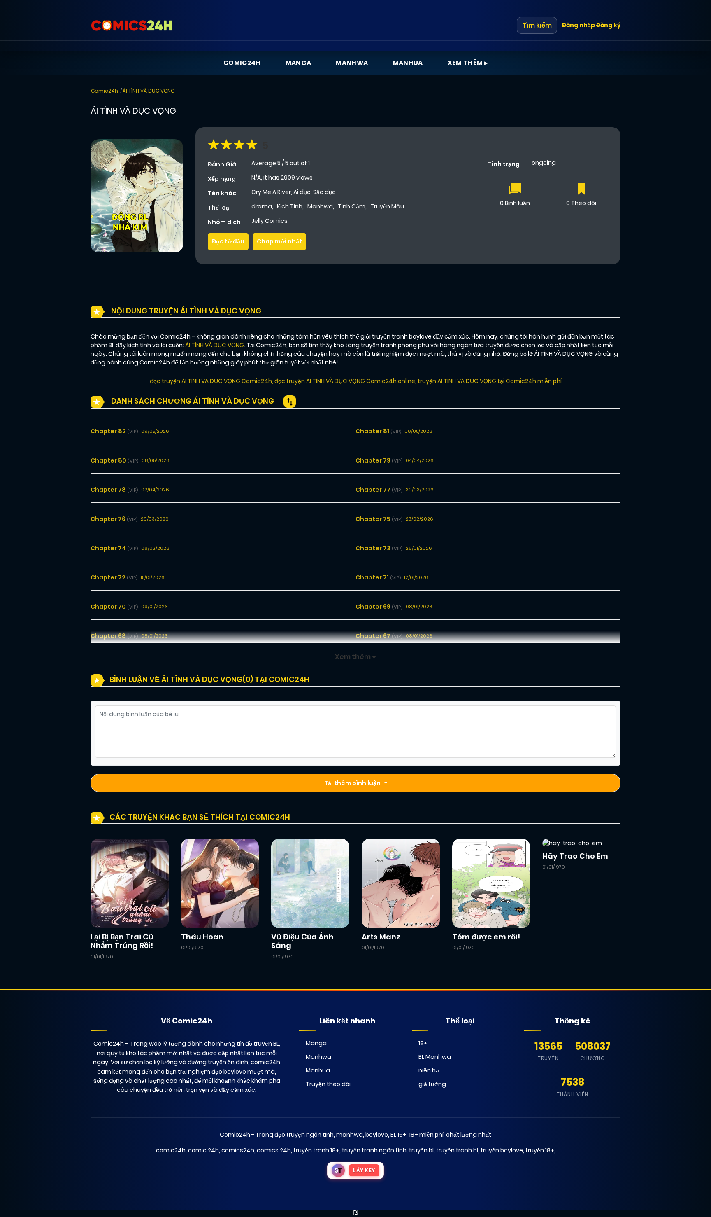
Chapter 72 (114, 577)
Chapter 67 (379, 636)
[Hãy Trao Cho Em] (572, 843)
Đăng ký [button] (608, 25)
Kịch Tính (289, 206)
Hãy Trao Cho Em (575, 856)
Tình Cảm (351, 206)
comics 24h (274, 1150)
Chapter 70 (114, 607)
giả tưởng (432, 1084)
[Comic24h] (132, 25)
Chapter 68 (114, 636)
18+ (423, 1043)
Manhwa (352, 62)
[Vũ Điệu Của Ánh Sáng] (310, 883)
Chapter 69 (379, 607)
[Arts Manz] (401, 883)
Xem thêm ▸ (468, 62)
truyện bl (421, 1150)
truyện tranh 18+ (316, 1150)
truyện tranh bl (457, 1150)
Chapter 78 (114, 490)
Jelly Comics (269, 221)
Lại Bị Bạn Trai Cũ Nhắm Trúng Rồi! (122, 941)
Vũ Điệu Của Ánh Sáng (302, 941)
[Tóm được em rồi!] (491, 883)
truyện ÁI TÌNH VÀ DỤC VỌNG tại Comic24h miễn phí (490, 381)
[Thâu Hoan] (220, 883)
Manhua (408, 62)
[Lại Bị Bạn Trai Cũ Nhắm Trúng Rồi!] (130, 883)
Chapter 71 (378, 577)
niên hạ (428, 1070)
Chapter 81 (378, 431)
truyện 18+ (539, 1150)
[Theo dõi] (581, 190)
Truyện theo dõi (328, 1084)
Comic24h (242, 62)
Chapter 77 (379, 490)
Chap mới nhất (279, 241)
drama (261, 206)
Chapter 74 (114, 548)
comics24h (237, 1150)
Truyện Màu (387, 206)
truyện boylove (502, 1150)
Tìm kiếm (537, 25)
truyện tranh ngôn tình (374, 1150)
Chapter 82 (114, 431)
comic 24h (203, 1150)
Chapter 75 (379, 519)
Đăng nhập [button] (578, 25)
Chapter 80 (114, 460)
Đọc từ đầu (228, 241)
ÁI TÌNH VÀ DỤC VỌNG (148, 90)
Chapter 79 (379, 460)
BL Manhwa (434, 1057)
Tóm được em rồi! (486, 937)
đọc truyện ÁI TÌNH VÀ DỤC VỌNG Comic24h (211, 381)
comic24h (171, 1150)
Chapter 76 (114, 519)
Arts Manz (381, 937)
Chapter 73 (379, 548)
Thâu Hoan (202, 937)
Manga (298, 62)
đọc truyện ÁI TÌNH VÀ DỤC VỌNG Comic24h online (344, 381)
